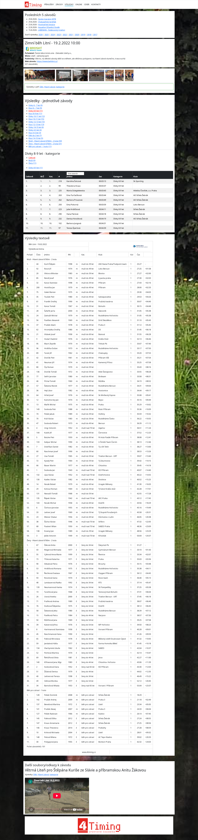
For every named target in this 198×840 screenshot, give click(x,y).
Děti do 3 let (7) (35, 135)
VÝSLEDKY (69, 4)
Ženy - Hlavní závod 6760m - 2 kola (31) (45, 143)
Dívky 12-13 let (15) (37, 122)
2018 (89, 34)
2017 (95, 34)
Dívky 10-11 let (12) (37, 116)
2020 (77, 34)
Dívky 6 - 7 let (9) (36, 105)
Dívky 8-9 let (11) (36, 111)
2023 (59, 34)
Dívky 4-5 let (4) (35, 130)
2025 (47, 34)
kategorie (60, 87)
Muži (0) (32, 160)
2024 (53, 34)
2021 (71, 34)
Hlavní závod (49, 87)
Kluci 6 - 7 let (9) (35, 108)
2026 (40, 34)
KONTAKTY (96, 4)
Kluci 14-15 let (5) (36, 138)
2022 (65, 34)
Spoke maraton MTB (47, 19)
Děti (41, 87)
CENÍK (86, 4)
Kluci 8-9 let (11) (35, 113)
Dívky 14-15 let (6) (36, 127)
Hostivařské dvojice (46, 24)
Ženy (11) (32, 163)
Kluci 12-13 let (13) (36, 124)
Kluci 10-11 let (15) (36, 119)
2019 (83, 34)
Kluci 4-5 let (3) (35, 133)
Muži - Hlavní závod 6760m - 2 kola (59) (45, 141)
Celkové (32, 157)
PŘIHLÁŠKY (49, 4)
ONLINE (78, 4)
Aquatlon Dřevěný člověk (49, 27)
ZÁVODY (59, 4)
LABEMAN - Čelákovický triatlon (51, 30)
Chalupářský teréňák (47, 22)
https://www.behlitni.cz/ (47, 61)
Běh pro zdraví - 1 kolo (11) (40, 146)
